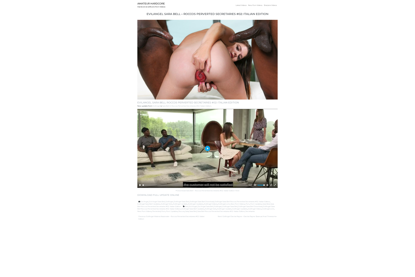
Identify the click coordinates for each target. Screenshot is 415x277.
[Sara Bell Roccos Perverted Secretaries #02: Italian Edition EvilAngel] (207, 59)
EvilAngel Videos (210, 204)
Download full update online (158, 195)
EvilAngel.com (224, 204)
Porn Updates (256, 204)
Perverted (156, 211)
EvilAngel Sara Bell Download (202, 202)
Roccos (181, 211)
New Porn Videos (255, 5)
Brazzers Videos (270, 5)
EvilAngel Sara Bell (181, 202)
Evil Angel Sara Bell (157, 202)
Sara (187, 211)
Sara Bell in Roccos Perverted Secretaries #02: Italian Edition (186, 106)
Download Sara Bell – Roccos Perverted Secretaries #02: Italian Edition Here (208, 191)
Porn (248, 204)
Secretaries (250, 211)
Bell (186, 206)
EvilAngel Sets (166, 204)
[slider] (195, 185)
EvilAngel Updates (195, 204)
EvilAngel (156, 106)
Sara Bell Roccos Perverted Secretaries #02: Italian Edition (221, 211)
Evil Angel (144, 202)
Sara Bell (266, 204)
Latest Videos (241, 5)
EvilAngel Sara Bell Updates (148, 204)
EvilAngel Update (180, 204)
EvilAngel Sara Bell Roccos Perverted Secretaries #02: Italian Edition (188, 102)
